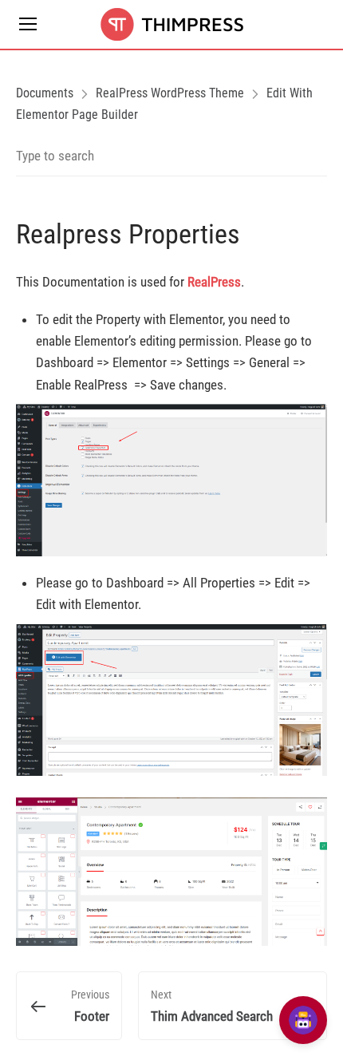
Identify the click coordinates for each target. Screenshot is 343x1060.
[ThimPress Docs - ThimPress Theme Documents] (171, 24)
